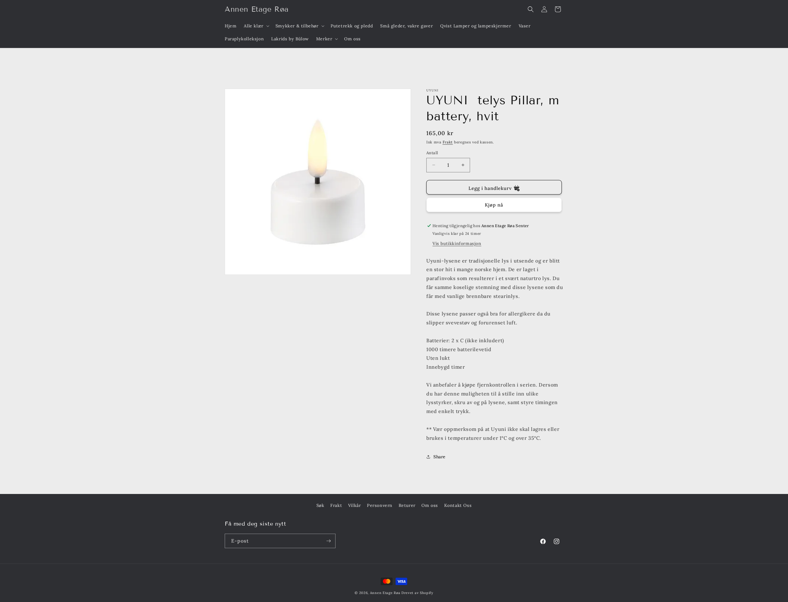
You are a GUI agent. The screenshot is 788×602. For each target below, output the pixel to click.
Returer (407, 505)
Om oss (429, 505)
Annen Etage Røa (385, 593)
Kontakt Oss (458, 505)
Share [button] (439, 457)
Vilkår (354, 505)
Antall (432, 152)
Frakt (448, 142)
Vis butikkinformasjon (456, 243)
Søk (320, 505)
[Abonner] (328, 541)
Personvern (379, 505)
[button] (255, 25)
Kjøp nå (494, 205)
